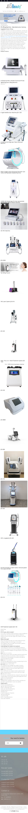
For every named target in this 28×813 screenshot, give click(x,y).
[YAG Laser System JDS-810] (14, 287)
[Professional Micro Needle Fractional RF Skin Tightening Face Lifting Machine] (14, 65)
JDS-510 (3, 597)
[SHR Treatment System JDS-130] (14, 612)
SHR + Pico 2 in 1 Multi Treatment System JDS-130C (13, 361)
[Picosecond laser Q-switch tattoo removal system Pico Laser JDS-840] (14, 553)
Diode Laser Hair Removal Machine (8, 688)
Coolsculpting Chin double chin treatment (10, 646)
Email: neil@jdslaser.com (20, 11)
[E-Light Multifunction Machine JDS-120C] (14, 98)
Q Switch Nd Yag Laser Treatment (7, 693)
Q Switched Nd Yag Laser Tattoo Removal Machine (12, 142)
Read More (3, 84)
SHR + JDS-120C (4, 761)
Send (8, 743)
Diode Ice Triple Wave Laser (6, 687)
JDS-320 (3, 331)
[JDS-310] (14, 464)
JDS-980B (3, 420)
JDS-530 (3, 390)
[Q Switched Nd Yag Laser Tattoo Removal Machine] (14, 127)
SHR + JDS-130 (4, 763)
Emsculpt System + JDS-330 (7, 773)
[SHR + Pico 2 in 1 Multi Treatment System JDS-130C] (14, 346)
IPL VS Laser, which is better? (7, 632)
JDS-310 (3, 479)
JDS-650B (3, 260)
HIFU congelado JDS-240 (7, 538)
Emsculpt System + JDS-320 (7, 771)
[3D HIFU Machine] (14, 216)
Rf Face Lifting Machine (9, 36)
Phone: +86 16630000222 (9, 11)
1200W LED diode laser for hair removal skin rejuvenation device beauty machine (12, 201)
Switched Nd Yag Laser (5, 694)
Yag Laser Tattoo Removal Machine (8, 686)
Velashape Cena (4, 691)
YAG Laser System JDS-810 (8, 301)
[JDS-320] (14, 316)
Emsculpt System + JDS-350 (7, 775)
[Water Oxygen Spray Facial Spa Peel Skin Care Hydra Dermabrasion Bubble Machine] (14, 157)
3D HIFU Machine (5, 231)
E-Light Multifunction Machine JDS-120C (11, 112)
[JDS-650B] (14, 245)
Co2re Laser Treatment (5, 698)
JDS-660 (3, 508)
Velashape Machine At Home (6, 690)
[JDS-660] (14, 494)
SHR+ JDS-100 (4, 759)
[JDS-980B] (14, 405)
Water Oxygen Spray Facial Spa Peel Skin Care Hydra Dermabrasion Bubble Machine (13, 172)
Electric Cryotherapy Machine (7, 697)
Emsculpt (8, 37)
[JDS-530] (14, 375)
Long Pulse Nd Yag (4, 695)
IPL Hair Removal (17, 36)
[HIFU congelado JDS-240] (14, 523)
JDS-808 (3, 449)
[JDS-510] (14, 582)
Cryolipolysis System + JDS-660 (7, 782)
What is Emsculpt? (5, 639)
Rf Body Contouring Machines (7, 684)
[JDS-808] (14, 434)
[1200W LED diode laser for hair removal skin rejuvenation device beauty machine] (14, 186)
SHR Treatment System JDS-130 (9, 627)
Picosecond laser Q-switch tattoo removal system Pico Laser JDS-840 (14, 568)
